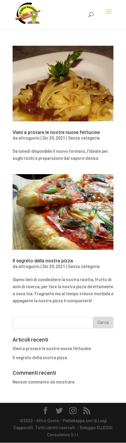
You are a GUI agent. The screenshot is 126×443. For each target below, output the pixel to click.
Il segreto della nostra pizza (43, 261)
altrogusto (29, 138)
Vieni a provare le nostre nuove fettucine (56, 132)
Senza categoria (84, 138)
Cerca (103, 322)
